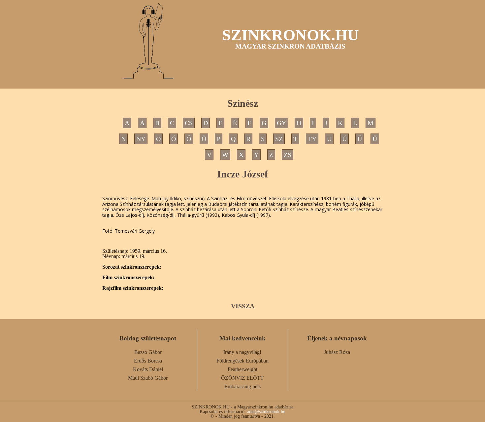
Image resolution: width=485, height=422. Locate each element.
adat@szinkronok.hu (266, 411)
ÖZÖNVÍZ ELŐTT (242, 378)
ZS (287, 154)
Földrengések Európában (242, 361)
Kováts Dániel (148, 369)
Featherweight (242, 369)
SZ (279, 138)
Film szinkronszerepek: (128, 277)
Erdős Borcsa (148, 361)
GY (281, 123)
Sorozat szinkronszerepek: (131, 267)
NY (141, 138)
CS (189, 123)
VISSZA (242, 306)
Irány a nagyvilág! (242, 352)
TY (312, 138)
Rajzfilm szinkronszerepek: (132, 288)
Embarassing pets (242, 386)
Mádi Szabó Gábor (148, 378)
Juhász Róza (337, 352)
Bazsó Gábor (148, 352)
